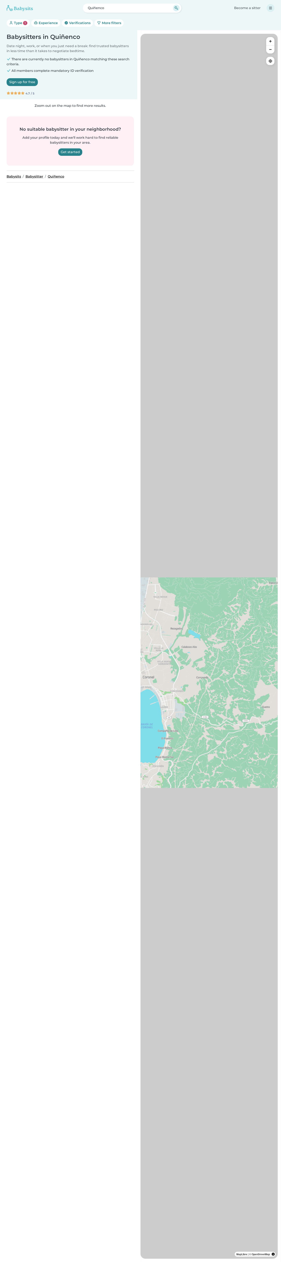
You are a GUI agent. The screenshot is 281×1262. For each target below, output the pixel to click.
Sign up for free (22, 82)
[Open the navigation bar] (270, 8)
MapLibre (241, 1254)
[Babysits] (20, 8)
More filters (111, 23)
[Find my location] (270, 61)
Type (19, 23)
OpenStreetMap (261, 1254)
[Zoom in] (270, 41)
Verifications (79, 23)
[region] (209, 646)
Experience (48, 23)
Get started (70, 152)
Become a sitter (247, 8)
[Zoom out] (270, 49)
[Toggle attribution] (273, 1254)
